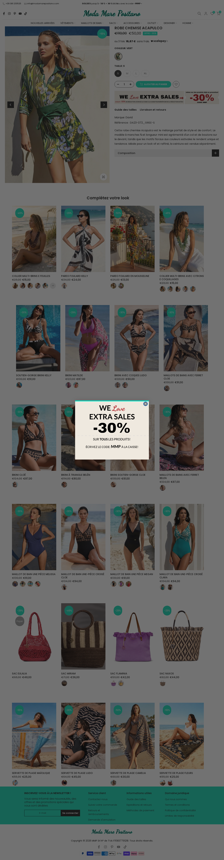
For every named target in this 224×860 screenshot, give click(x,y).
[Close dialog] (145, 404)
